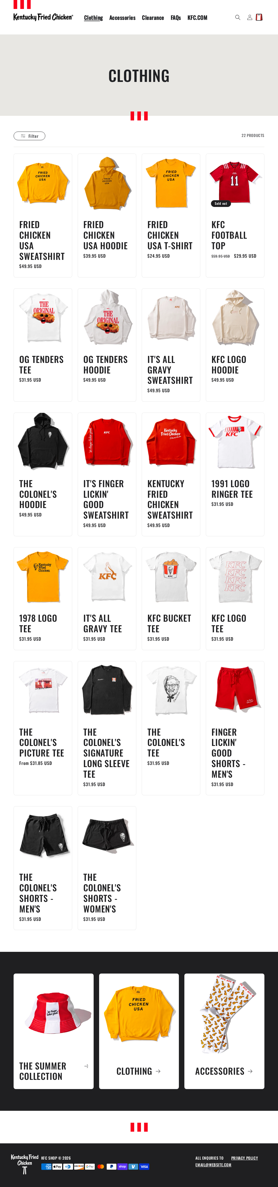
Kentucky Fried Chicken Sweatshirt (170, 499)
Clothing (134, 1071)
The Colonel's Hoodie (38, 494)
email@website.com (213, 1164)
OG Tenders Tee (41, 364)
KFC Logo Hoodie (229, 364)
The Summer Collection (42, 1071)
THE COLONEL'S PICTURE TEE (41, 742)
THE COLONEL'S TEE (166, 742)
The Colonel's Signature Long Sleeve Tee (106, 753)
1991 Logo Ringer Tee (232, 488)
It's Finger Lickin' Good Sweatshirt (106, 499)
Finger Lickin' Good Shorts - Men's (228, 753)
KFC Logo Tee (229, 623)
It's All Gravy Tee (102, 623)
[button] (238, 17)
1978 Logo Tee (38, 623)
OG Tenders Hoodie (105, 364)
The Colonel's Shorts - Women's (102, 893)
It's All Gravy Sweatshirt (170, 370)
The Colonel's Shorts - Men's (38, 893)
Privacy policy (244, 1158)
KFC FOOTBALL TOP (229, 235)
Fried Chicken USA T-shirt (170, 235)
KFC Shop (49, 1158)
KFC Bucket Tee (169, 623)
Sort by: (180, 135)
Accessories (219, 1071)
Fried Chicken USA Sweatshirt (42, 240)
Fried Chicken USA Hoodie (105, 235)
